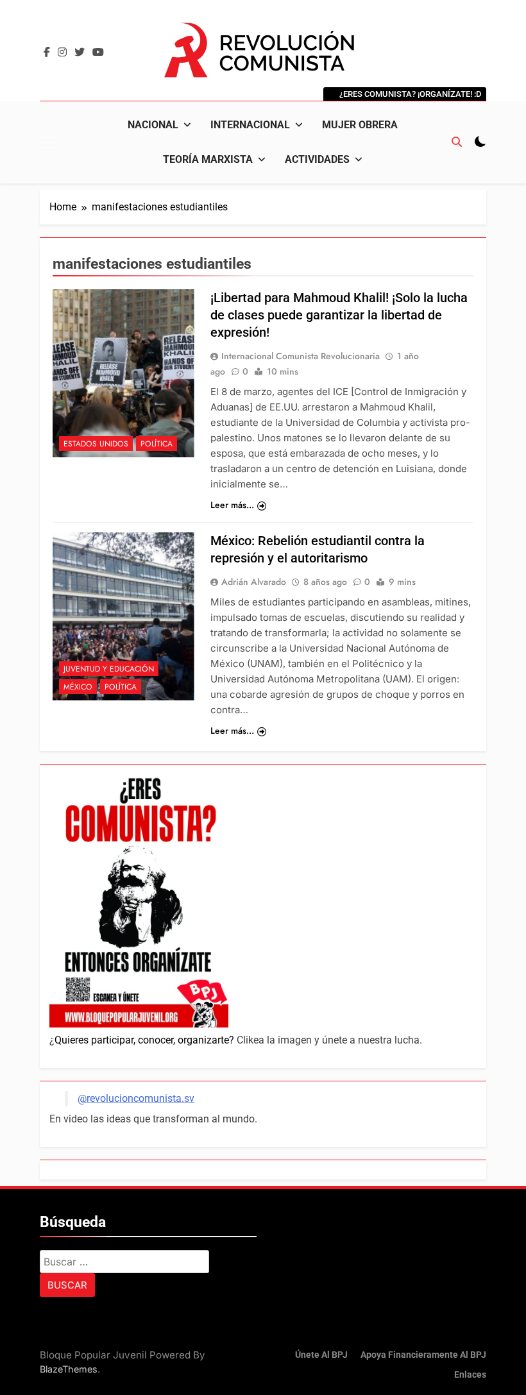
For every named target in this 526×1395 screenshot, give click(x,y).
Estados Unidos (96, 444)
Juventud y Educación (109, 669)
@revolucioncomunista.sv (136, 1098)
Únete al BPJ (321, 1354)
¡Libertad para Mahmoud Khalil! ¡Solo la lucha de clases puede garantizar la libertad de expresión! (339, 315)
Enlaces (470, 1374)
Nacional (153, 125)
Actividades (317, 159)
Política (156, 444)
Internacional (250, 125)
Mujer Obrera (360, 125)
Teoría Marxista (208, 159)
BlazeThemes (69, 1369)
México (78, 687)
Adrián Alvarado (253, 581)
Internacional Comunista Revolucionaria (300, 356)
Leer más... (232, 504)
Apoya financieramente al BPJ (423, 1354)
